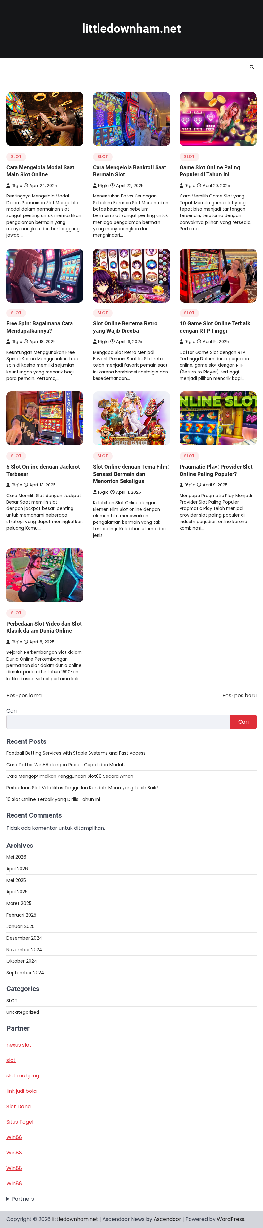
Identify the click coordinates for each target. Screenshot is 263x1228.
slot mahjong (22, 1075)
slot (11, 1060)
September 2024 (25, 972)
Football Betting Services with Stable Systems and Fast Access (76, 753)
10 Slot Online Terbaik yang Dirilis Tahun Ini (53, 799)
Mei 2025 (16, 880)
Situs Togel (19, 1122)
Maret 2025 (18, 903)
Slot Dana (18, 1106)
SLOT (16, 156)
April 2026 (17, 868)
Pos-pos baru (239, 695)
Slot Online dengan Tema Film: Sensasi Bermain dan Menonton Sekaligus (131, 473)
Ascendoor (167, 1219)
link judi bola (21, 1091)
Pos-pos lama (24, 695)
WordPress (230, 1219)
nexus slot (18, 1044)
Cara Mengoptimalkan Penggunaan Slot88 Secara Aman (69, 776)
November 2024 (24, 949)
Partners (23, 1199)
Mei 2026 (16, 857)
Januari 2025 (20, 926)
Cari (11, 711)
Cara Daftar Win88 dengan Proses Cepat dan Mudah (65, 764)
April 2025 (17, 892)
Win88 (14, 1137)
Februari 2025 (21, 915)
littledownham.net (131, 29)
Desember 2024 (24, 938)
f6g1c (17, 185)
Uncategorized (22, 1012)
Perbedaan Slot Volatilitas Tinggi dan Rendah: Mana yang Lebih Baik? (82, 788)
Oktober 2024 (21, 961)
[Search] (252, 67)
